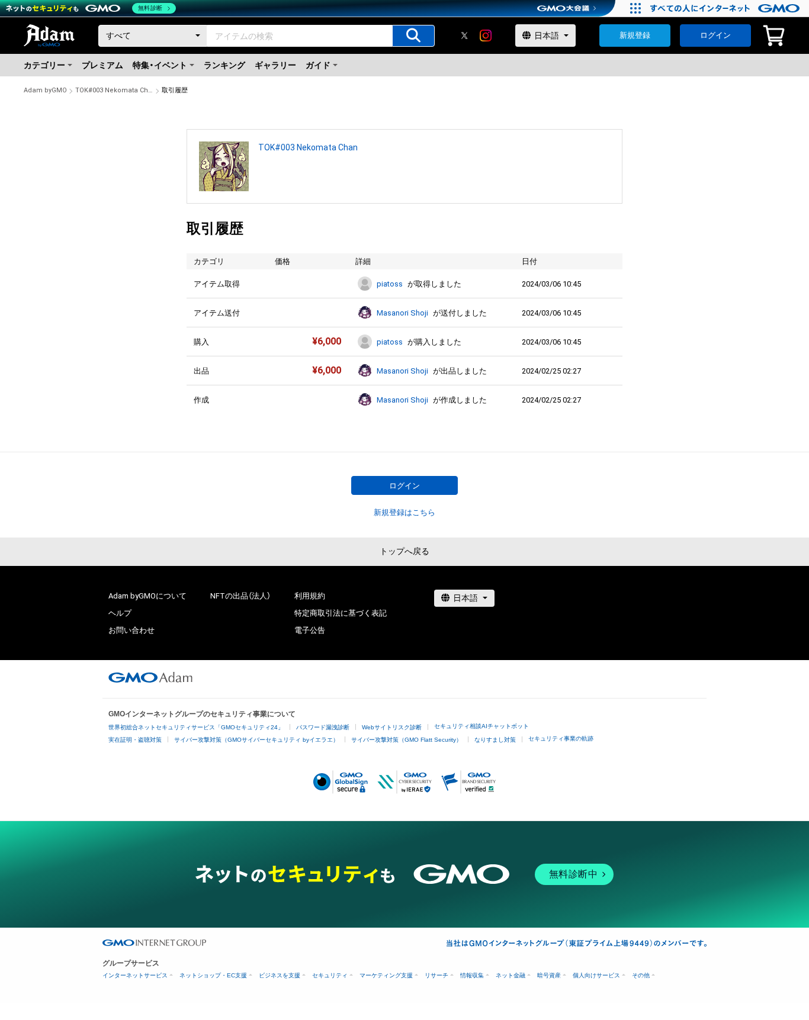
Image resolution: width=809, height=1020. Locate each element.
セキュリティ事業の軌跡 (560, 738)
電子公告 (309, 630)
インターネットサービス (135, 975)
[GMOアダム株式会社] (150, 677)
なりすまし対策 (495, 739)
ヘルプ (119, 613)
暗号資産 (549, 975)
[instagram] (486, 35)
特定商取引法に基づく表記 (340, 613)
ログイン (715, 35)
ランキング (224, 65)
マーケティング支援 (386, 975)
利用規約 (309, 595)
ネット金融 (510, 975)
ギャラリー (275, 65)
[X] (464, 35)
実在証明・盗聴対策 (135, 739)
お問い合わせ (131, 630)
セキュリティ (330, 975)
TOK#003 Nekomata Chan (114, 90)
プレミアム (102, 65)
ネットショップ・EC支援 (213, 975)
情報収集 (472, 975)
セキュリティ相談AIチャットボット (481, 726)
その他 (641, 975)
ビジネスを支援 (279, 975)
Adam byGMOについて (147, 595)
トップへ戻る (404, 551)
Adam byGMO (45, 90)
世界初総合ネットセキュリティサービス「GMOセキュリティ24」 (196, 727)
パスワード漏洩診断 (322, 727)
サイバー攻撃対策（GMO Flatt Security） (406, 739)
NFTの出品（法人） (240, 595)
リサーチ (436, 975)
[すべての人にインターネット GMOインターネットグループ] (726, 8)
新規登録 (634, 35)
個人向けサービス (596, 975)
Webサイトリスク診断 (392, 727)
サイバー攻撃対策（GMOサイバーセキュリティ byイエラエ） (256, 739)
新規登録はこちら (404, 512)
